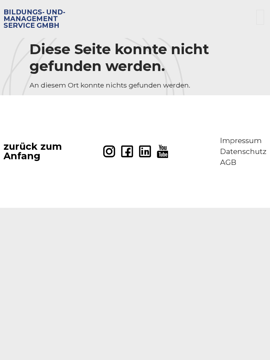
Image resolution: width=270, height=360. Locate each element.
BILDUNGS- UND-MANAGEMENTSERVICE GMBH (34, 19)
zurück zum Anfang (33, 151)
